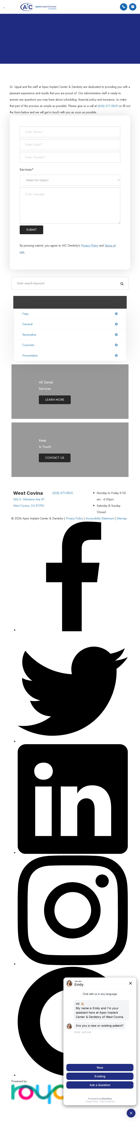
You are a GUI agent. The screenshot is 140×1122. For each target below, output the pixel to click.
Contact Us (54, 458)
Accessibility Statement (100, 518)
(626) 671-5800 (108, 106)
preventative (30, 355)
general (27, 324)
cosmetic (28, 345)
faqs (25, 313)
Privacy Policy (74, 518)
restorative (29, 334)
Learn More (54, 399)
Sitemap (122, 518)
